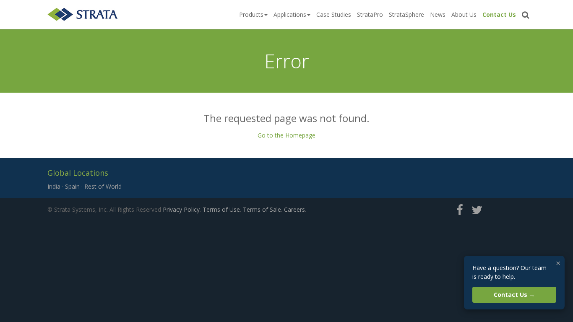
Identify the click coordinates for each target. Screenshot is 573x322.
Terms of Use (221, 209)
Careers (294, 209)
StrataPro (370, 14)
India (53, 186)
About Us (464, 14)
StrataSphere (406, 14)
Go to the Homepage (286, 135)
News (437, 14)
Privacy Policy (181, 209)
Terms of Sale (262, 209)
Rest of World (103, 186)
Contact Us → (514, 295)
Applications (289, 14)
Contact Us (499, 14)
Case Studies (333, 14)
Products (251, 14)
